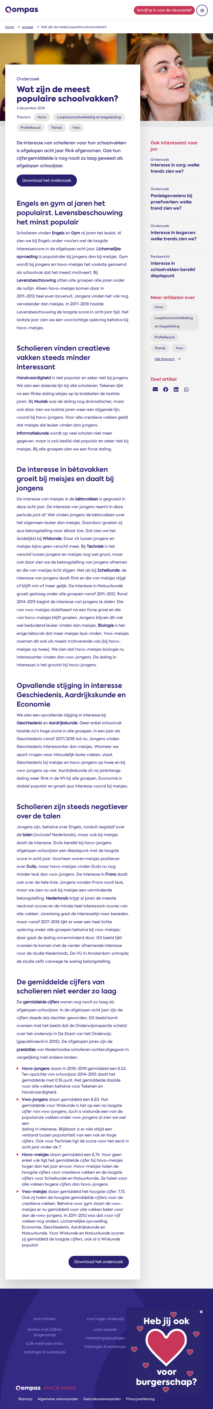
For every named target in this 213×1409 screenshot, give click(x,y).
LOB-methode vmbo (44, 1343)
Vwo (76, 127)
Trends (56, 127)
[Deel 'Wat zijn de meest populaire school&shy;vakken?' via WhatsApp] (186, 389)
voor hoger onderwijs (105, 1318)
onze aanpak (105, 1329)
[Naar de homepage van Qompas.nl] (21, 10)
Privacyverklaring (140, 1399)
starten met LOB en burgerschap (44, 1332)
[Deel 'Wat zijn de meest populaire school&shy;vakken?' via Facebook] (165, 389)
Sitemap (25, 1399)
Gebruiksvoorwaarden (102, 1399)
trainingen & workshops (44, 1352)
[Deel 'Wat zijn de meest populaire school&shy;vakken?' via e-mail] (155, 389)
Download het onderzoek (46, 180)
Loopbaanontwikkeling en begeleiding (89, 117)
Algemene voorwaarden (58, 1399)
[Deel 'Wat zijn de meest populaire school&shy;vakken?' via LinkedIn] (176, 389)
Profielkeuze (31, 127)
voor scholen (44, 1318)
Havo (42, 117)
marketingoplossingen (105, 1338)
